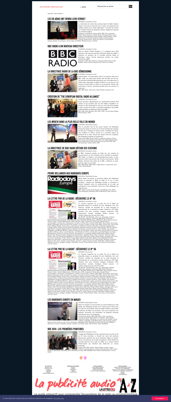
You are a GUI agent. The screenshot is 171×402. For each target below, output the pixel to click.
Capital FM (109, 164)
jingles (92, 230)
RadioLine (51, 239)
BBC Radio (85, 90)
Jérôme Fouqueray (74, 230)
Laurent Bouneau (69, 232)
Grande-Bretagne (88, 36)
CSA (87, 223)
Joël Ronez (93, 319)
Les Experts (93, 232)
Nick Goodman (105, 349)
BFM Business (91, 220)
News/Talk (62, 236)
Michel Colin (51, 235)
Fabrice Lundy (89, 224)
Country (82, 223)
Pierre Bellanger (83, 191)
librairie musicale (62, 233)
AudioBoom (89, 33)
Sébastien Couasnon (109, 239)
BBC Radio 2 (101, 164)
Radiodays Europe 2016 (101, 141)
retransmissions (67, 239)
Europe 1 (75, 224)
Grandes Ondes (52, 227)
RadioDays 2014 (66, 350)
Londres (97, 349)
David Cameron (87, 35)
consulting (81, 318)
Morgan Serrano (61, 235)
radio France (66, 322)
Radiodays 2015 (93, 191)
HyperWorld (51, 229)
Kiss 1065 (105, 140)
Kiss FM (115, 230)
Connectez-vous (48, 368)
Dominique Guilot (58, 224)
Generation (95, 226)
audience (88, 218)
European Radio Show (109, 35)
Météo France (110, 233)
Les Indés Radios (103, 232)
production (58, 238)
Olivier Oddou (99, 236)
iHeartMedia (104, 190)
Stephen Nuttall (52, 41)
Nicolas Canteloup (92, 38)
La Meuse (55, 232)
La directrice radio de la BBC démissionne (70, 71)
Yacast (55, 244)
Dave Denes (106, 223)
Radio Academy (104, 38)
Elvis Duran (81, 140)
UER (89, 112)
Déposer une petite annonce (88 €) (122, 367)
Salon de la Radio (98, 39)
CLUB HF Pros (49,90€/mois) (123, 368)
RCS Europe (104, 322)
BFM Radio (99, 220)
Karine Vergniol (107, 230)
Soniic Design (70, 241)
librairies (71, 233)
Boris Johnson (109, 33)
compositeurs (69, 223)
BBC (103, 33)
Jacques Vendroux (91, 229)
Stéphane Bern (109, 241)
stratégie (62, 242)
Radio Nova (88, 238)
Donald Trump (97, 35)
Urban (95, 242)
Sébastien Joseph (66, 323)
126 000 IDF (81, 217)
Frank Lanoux (66, 226)
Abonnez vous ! (57, 7)
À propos (48, 369)
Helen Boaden (98, 36)
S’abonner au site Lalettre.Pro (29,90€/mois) (122, 369)
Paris (79, 141)
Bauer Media (97, 33)
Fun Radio (101, 318)
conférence (103, 138)
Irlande (87, 319)
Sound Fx (79, 241)
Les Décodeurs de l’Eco (82, 232)
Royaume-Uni (88, 39)
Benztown (109, 218)
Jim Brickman (85, 230)
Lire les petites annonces (98, 367)
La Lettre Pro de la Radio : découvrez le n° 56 (71, 198)
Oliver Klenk (91, 236)
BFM (84, 220)
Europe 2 (82, 224)
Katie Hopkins (108, 36)
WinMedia (105, 323)
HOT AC (109, 227)
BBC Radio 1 (93, 164)
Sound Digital (108, 39)
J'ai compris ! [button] (159, 398)
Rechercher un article (98, 369)
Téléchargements (122, 374)
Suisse (81, 242)
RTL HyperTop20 (98, 239)
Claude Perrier (104, 221)
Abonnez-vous (48, 367)
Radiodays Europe (88, 141)
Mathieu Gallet (112, 140)
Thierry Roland (88, 242)
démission (92, 90)
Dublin (96, 318)
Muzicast (108, 235)
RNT (99, 111)
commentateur (52, 223)
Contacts (48, 372)
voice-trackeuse (110, 242)
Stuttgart (68, 242)
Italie (109, 190)
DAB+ (100, 223)
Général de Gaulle (85, 226)
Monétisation (73, 369)
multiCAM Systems (96, 320)
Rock (81, 239)
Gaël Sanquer (75, 226)
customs (92, 223)
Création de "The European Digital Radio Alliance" (73, 96)
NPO (96, 111)
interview (81, 319)
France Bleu (98, 224)
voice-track (101, 242)
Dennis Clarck (111, 138)
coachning (109, 316)
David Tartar (89, 318)
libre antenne (79, 233)
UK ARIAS (78, 41)
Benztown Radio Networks (68, 220)
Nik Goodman (107, 320)
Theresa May (70, 41)
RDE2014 (111, 322)
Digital (73, 370)
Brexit (80, 35)
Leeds (114, 36)
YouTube (94, 41)
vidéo (99, 323)
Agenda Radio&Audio (98, 368)
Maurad (94, 233)
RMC (74, 239)
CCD (104, 316)
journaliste (98, 230)
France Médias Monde (54, 226)
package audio (109, 236)
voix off (50, 244)
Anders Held (82, 138)
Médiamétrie (101, 233)
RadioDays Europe (77, 350)
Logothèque (48, 370)
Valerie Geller (92, 143)
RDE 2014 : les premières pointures (66, 329)
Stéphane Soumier (53, 242)
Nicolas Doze (79, 236)
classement (88, 221)
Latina (61, 232)
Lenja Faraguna (89, 349)
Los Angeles (87, 233)
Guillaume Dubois (73, 227)
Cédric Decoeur (75, 221)
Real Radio (58, 239)
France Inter (114, 224)
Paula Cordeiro (57, 322)
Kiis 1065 (98, 140)
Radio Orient (97, 238)
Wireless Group (86, 41)
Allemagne (105, 217)
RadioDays (57, 350)
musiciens (101, 235)
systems (74, 323)
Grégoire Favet (62, 227)
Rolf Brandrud (82, 143)
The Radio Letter (83, 323)
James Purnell (88, 62)
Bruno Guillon (94, 138)
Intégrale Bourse (66, 229)
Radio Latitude (80, 238)
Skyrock (113, 191)
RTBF (103, 111)
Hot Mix (114, 227)
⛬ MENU (83, 6)
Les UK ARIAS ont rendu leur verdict (67, 19)
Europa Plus (68, 224)
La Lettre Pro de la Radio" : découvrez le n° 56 (72, 249)
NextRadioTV (70, 236)
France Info (106, 224)
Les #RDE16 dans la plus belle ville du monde (71, 121)
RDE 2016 (112, 141)
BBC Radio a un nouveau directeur (65, 46)
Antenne (73, 367)
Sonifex (63, 241)
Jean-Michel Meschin (61, 230)
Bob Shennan (93, 61)
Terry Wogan (62, 41)
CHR (82, 221)
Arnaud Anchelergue (84, 316)
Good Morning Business (106, 226)
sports (84, 241)
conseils (76, 223)
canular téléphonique (63, 221)
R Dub (64, 238)
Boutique (123, 373)
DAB (83, 111)
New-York (56, 236)
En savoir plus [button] (59, 398)
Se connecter (45, 7)
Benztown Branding (54, 220)
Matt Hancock (82, 38)
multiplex (86, 235)
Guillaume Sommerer (86, 227)
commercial (60, 223)
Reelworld (51, 323)
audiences (95, 218)
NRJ (85, 236)
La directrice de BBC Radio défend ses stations (72, 148)
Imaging (58, 229)
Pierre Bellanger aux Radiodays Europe (68, 173)
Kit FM (50, 232)
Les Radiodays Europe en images (64, 299)
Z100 (98, 143)
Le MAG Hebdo (73, 372)
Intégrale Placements (78, 229)
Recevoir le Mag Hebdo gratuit (98, 370)
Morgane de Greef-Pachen (75, 235)
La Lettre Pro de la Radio (105, 319)
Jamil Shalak (102, 229)
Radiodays (74, 322)
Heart (95, 227)
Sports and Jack (92, 241)
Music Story (93, 235)
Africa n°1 (98, 217)
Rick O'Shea (97, 350)
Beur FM (79, 220)
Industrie (73, 368)
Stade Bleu (101, 241)
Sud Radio (75, 242)
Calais (55, 221)
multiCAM (87, 320)
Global (80, 36)
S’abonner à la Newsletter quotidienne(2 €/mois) (122, 371)
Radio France (71, 238)
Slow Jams (56, 241)
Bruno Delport (108, 220)
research (57, 323)
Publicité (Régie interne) (48, 373)
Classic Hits (96, 221)
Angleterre (81, 33)
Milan (113, 190)
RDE (85, 350)
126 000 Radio (90, 217)
